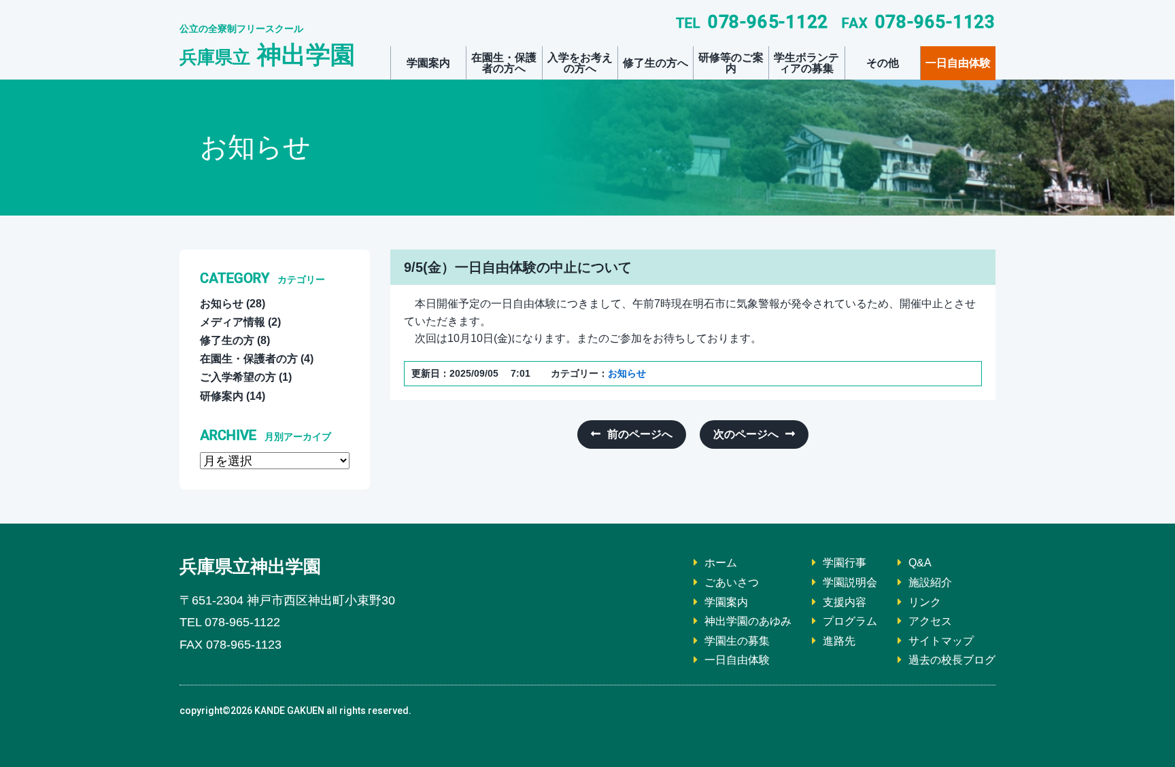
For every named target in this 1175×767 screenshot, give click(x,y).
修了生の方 (227, 340)
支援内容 (844, 602)
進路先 (839, 641)
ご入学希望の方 (238, 377)
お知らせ (627, 373)
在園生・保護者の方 (249, 358)
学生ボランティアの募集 (806, 63)
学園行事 (844, 562)
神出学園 (267, 55)
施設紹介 (930, 582)
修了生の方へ (655, 63)
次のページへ (746, 434)
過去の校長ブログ (951, 660)
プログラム (850, 621)
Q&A (920, 562)
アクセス (930, 621)
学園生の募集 (737, 641)
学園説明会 (850, 582)
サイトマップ (941, 641)
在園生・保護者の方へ (504, 63)
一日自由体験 (958, 63)
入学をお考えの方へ (580, 63)
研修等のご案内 (731, 63)
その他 (882, 63)
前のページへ (639, 434)
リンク (924, 602)
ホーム (720, 562)
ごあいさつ (731, 582)
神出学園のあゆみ (747, 621)
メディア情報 (232, 322)
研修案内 (221, 396)
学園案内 (428, 63)
